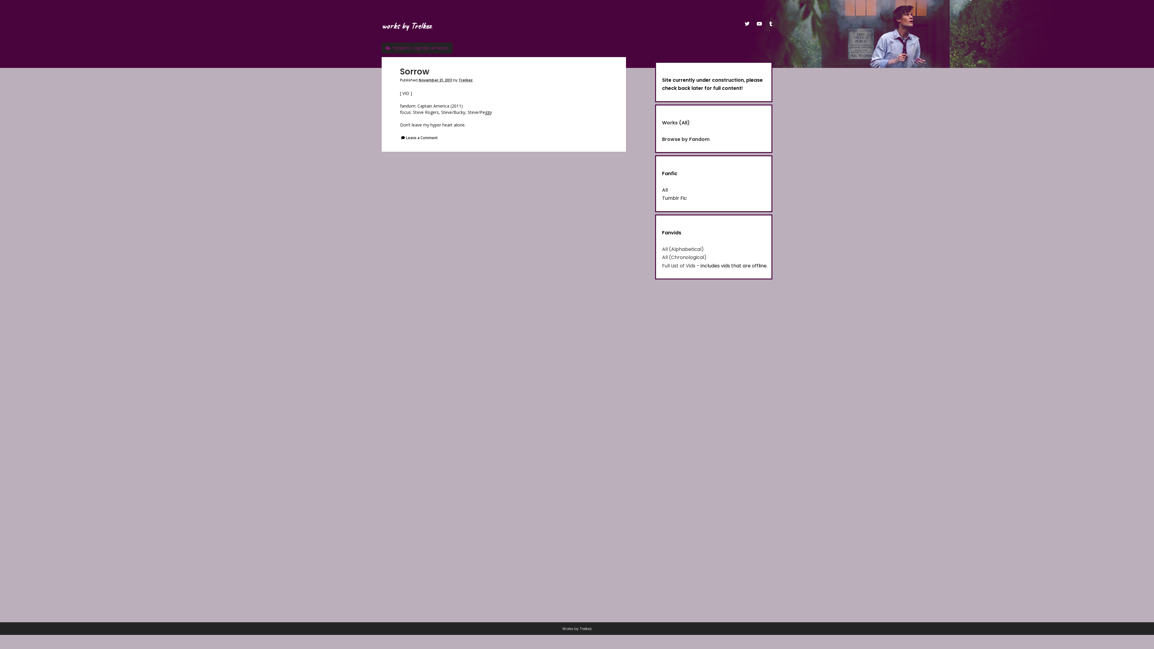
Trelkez (466, 80)
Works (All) (676, 122)
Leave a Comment (422, 137)
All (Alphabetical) (683, 249)
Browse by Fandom (686, 139)
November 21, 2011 (435, 80)
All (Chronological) (684, 257)
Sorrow (414, 72)
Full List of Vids (678, 265)
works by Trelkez (406, 25)
